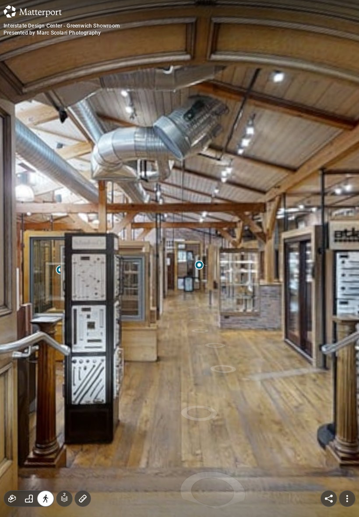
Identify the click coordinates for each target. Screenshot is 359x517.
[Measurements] (82, 498)
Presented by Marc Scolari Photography (52, 33)
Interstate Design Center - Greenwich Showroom (62, 26)
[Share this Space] (328, 498)
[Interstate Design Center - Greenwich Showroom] (179, 258)
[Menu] (347, 498)
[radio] (12, 498)
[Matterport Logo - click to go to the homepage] (32, 11)
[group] (29, 498)
